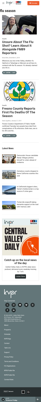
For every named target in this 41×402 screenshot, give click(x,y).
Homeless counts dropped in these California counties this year (27, 173)
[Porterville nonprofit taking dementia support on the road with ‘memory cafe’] (9, 205)
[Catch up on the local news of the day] (20, 237)
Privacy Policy (8, 357)
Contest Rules (8, 379)
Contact (6, 343)
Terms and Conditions (11, 361)
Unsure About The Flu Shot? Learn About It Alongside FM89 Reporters (17, 47)
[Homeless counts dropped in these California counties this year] (9, 174)
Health (4, 39)
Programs (7, 330)
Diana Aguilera (6, 121)
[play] (3, 399)
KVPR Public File (9, 375)
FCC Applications (9, 366)
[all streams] (38, 399)
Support (7, 352)
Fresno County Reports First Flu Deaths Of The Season (18, 112)
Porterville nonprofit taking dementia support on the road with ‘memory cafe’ (27, 204)
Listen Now (20, 276)
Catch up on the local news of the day (20, 261)
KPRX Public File (9, 370)
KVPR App (7, 339)
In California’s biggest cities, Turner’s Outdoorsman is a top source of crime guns (28, 189)
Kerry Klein (5, 57)
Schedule (7, 334)
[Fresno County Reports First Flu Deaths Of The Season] (19, 91)
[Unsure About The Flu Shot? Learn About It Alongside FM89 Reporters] (19, 24)
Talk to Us (7, 348)
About (6, 325)
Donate (34, 3)
